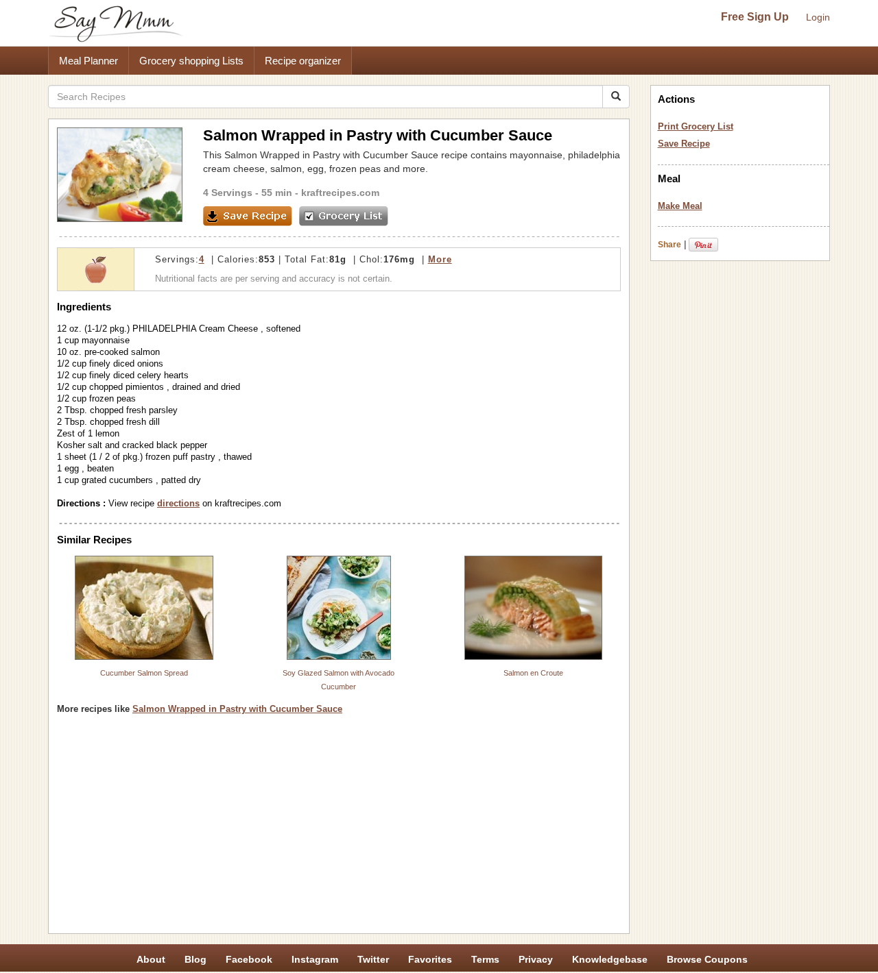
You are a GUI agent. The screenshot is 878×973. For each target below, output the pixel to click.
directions (178, 503)
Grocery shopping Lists (191, 60)
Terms (485, 959)
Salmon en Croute (533, 673)
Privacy (536, 959)
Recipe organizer (303, 60)
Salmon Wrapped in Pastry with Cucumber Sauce (237, 709)
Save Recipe (684, 143)
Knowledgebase (610, 959)
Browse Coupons (707, 959)
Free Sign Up (755, 17)
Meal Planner (88, 60)
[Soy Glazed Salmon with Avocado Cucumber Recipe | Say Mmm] (339, 608)
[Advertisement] (339, 829)
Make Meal (680, 206)
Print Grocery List (695, 126)
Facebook (249, 959)
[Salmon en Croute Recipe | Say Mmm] (534, 608)
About (151, 959)
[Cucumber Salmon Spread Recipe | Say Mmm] (144, 608)
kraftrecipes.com (340, 192)
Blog (195, 959)
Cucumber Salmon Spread (144, 673)
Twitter (373, 959)
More (440, 259)
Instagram (315, 959)
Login (818, 17)
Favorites (430, 959)
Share (669, 244)
